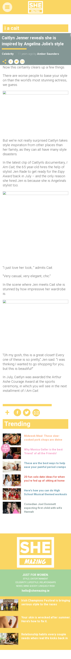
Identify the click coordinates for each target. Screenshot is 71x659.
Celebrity (8, 54)
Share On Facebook (10, 61)
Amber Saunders (48, 54)
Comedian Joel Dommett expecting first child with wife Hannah (43, 507)
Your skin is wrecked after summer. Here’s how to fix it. (45, 619)
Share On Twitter (16, 61)
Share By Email (22, 61)
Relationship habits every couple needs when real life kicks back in (44, 636)
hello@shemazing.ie (36, 590)
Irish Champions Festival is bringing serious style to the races (45, 602)
